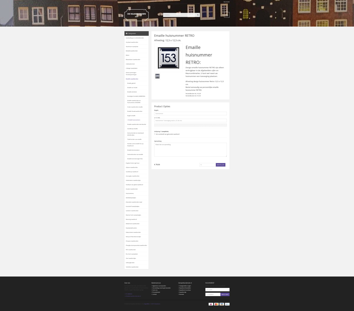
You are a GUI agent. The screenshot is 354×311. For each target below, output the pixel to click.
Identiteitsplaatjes (131, 198)
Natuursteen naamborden (133, 232)
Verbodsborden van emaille (135, 154)
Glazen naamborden (132, 167)
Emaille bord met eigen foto (135, 159)
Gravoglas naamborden (132, 176)
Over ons (155, 290)
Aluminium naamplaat (132, 46)
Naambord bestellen (185, 288)
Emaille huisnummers (134, 120)
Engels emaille (131, 115)
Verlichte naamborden (132, 267)
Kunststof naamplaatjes (132, 206)
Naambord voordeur (185, 290)
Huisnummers (130, 193)
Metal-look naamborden (132, 223)
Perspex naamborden (132, 241)
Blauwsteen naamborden (133, 59)
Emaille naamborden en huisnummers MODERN (134, 101)
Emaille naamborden (132, 79)
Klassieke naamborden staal (134, 202)
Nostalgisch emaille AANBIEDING (136, 96)
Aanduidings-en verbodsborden (135, 38)
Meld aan (225, 294)
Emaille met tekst (132, 92)
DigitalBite (147, 304)
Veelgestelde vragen (185, 286)
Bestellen (220, 165)
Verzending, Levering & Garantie (161, 288)
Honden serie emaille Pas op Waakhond (135, 144)
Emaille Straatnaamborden (134, 111)
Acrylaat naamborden (132, 42)
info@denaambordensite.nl (133, 296)
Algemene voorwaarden (159, 286)
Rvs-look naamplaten (132, 254)
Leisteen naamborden (132, 211)
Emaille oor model (132, 87)
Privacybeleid (156, 292)
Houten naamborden (132, 189)
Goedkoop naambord (132, 172)
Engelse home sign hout (132, 163)
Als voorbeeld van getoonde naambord (167, 134)
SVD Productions (155, 304)
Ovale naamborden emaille (135, 107)
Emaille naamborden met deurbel (136, 124)
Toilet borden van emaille (134, 139)
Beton (127, 55)
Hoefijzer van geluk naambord (134, 184)
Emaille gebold (131, 83)
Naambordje (182, 292)
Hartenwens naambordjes (133, 180)
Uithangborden (130, 262)
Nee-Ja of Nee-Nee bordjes (133, 236)
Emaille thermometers (133, 150)
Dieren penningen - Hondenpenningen (131, 73)
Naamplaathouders (131, 228)
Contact (154, 294)
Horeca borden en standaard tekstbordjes (135, 134)
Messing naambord (131, 219)
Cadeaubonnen (130, 64)
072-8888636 (128, 294)
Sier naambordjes (131, 258)
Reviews (181, 294)
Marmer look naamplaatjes (133, 215)
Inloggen (227, 2)
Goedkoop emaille (132, 128)
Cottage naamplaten (131, 68)
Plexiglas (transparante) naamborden (136, 245)
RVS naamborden (131, 249)
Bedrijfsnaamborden (132, 51)
